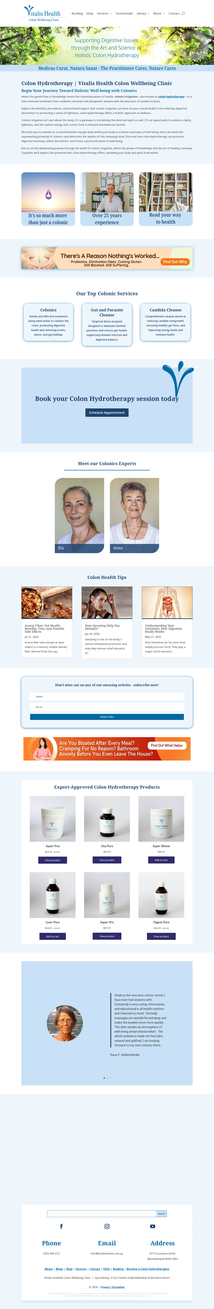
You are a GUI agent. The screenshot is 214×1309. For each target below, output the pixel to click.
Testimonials (124, 13)
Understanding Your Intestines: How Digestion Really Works (163, 629)
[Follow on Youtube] (153, 1226)
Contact (174, 13)
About (157, 13)
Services (102, 13)
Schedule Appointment (107, 412)
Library (141, 13)
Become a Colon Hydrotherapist (148, 1269)
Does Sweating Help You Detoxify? (102, 627)
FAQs (106, 1269)
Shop (89, 13)
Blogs (59, 1269)
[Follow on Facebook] (61, 1226)
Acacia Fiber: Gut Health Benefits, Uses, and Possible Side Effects (44, 629)
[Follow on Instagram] (107, 1226)
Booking (77, 13)
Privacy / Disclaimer (113, 1287)
